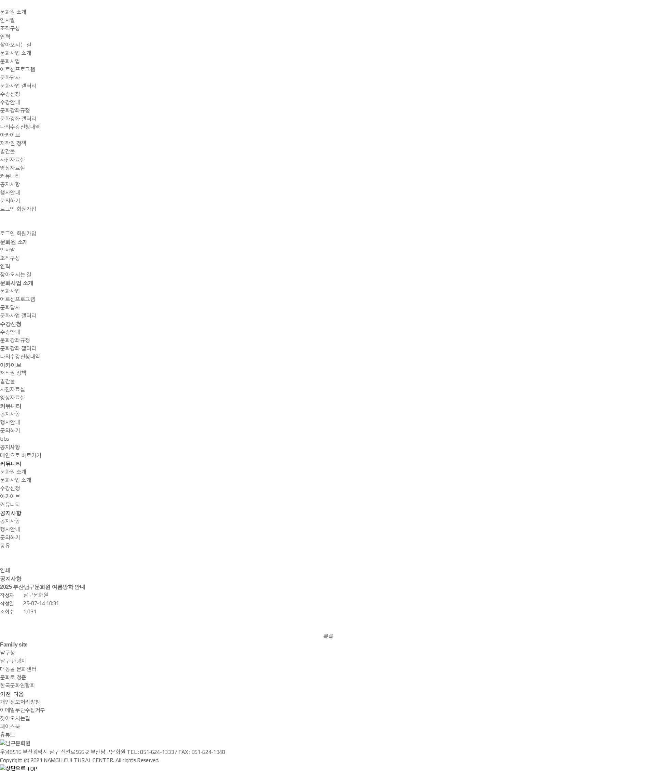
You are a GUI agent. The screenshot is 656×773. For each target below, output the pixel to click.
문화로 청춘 (13, 677)
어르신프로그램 (17, 69)
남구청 (7, 653)
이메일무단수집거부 (22, 710)
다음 (18, 694)
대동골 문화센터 (18, 669)
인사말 (7, 20)
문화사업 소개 (15, 53)
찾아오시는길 (15, 718)
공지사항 (10, 184)
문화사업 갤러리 (18, 86)
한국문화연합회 (17, 685)
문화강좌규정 (15, 110)
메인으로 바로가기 (20, 455)
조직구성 (10, 28)
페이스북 (10, 726)
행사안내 (10, 192)
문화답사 (10, 78)
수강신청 (10, 94)
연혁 (5, 37)
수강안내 (10, 102)
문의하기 (10, 201)
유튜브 (7, 735)
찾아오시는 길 (15, 45)
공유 (5, 546)
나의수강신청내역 (20, 127)
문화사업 (10, 61)
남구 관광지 (13, 661)
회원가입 (26, 209)
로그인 (7, 209)
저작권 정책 (13, 143)
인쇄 (5, 570)
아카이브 (10, 135)
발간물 (7, 151)
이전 (5, 694)
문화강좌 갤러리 (18, 119)
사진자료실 (12, 160)
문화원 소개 (13, 12)
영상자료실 (12, 168)
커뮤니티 (10, 176)
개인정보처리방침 (20, 702)
